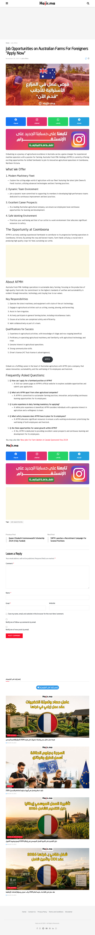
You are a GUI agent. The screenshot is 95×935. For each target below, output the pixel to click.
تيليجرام (79, 123)
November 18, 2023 (13, 58)
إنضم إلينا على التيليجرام (49, 687)
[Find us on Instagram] (40, 928)
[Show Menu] (7, 3)
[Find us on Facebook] (37, 928)
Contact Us (32, 912)
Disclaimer (68, 912)
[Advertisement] (47, 23)
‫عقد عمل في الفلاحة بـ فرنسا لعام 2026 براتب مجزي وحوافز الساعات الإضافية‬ (30, 892)
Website (52, 603)
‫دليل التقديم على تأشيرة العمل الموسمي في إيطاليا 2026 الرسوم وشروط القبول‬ (31, 841)
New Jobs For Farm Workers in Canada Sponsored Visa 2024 (44, 440)
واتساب (58, 123)
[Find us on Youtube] (47, 928)
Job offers (14, 43)
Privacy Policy (42, 912)
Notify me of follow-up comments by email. (21, 622)
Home (7, 43)
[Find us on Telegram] (43, 928)
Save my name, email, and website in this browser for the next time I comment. (36, 614)
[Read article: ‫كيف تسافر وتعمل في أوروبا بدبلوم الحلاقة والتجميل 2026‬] (47, 767)
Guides (10, 786)
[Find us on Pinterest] (50, 928)
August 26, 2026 (11, 742)
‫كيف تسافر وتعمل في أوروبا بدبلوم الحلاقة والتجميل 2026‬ (24, 790)
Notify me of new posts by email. (17, 630)
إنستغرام (37, 123)
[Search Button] (88, 3)
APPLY (47, 359)
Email (8, 603)
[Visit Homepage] (47, 3)
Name (8, 593)
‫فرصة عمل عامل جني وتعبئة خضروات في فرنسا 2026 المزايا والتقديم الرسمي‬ (30, 740)
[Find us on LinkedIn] (53, 928)
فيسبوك (15, 123)
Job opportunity (17, 522)
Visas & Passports (15, 837)
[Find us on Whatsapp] (56, 928)
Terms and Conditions (56, 912)
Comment (10, 563)
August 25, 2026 (11, 793)
